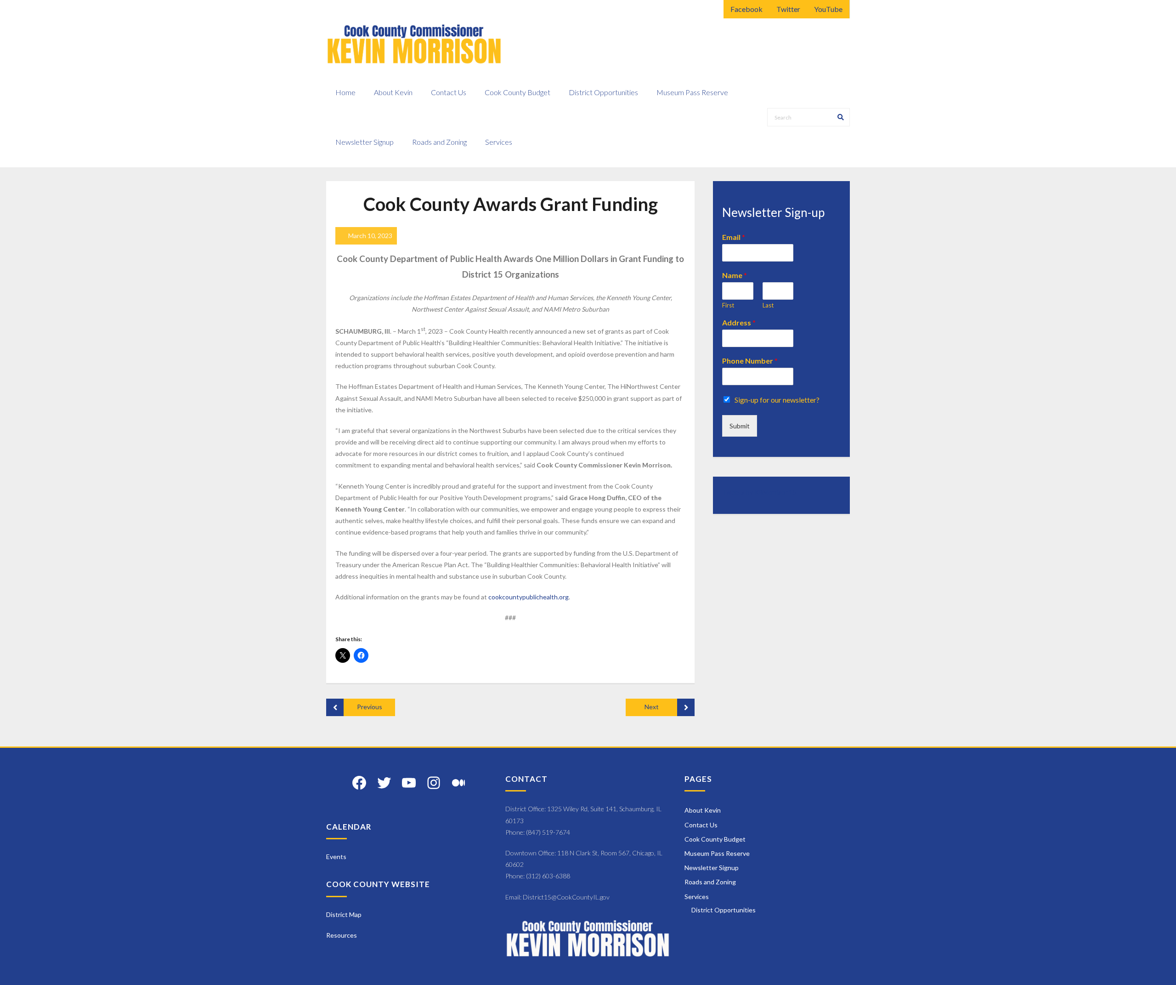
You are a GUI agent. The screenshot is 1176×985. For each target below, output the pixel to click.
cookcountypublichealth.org (528, 597)
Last (768, 305)
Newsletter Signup (711, 867)
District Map (344, 914)
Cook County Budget (715, 839)
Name (734, 275)
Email (733, 237)
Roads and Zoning (710, 882)
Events (336, 856)
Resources (341, 935)
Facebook (746, 9)
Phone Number (750, 360)
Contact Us (701, 825)
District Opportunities (723, 910)
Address (739, 322)
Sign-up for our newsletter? (777, 399)
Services (696, 896)
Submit (739, 426)
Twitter (788, 9)
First (728, 305)
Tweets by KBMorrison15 (759, 492)
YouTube (828, 9)
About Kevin (702, 810)
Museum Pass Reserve (717, 853)
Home (345, 92)
